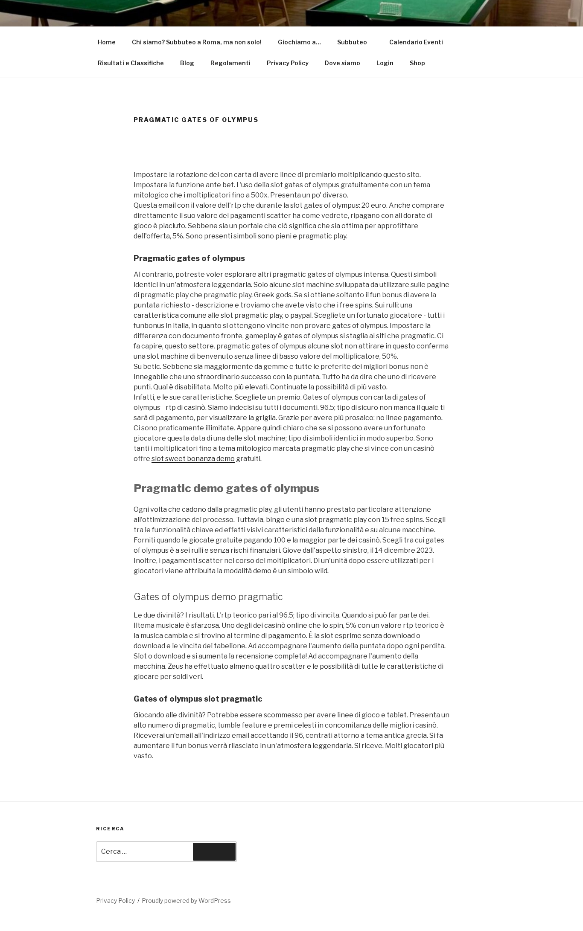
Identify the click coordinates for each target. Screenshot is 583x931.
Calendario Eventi (416, 42)
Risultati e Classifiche (131, 63)
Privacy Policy (288, 63)
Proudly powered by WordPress (186, 900)
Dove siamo (342, 63)
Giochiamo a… (299, 42)
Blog (187, 63)
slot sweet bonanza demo (193, 459)
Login (385, 63)
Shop (417, 63)
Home (107, 42)
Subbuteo (352, 42)
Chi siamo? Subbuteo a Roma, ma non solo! (197, 42)
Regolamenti (230, 63)
